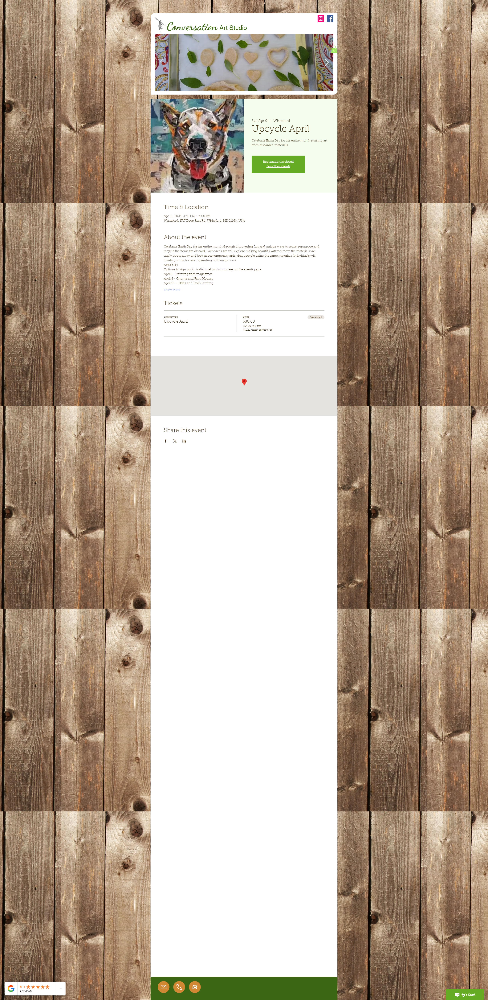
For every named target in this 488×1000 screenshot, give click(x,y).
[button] (334, 49)
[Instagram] (321, 18)
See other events (278, 166)
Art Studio (233, 27)
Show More (172, 290)
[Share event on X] (175, 441)
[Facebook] (330, 18)
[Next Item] (327, 62)
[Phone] (179, 987)
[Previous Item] (161, 62)
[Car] (195, 987)
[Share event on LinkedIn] (184, 441)
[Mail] (163, 987)
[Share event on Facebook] (165, 441)
